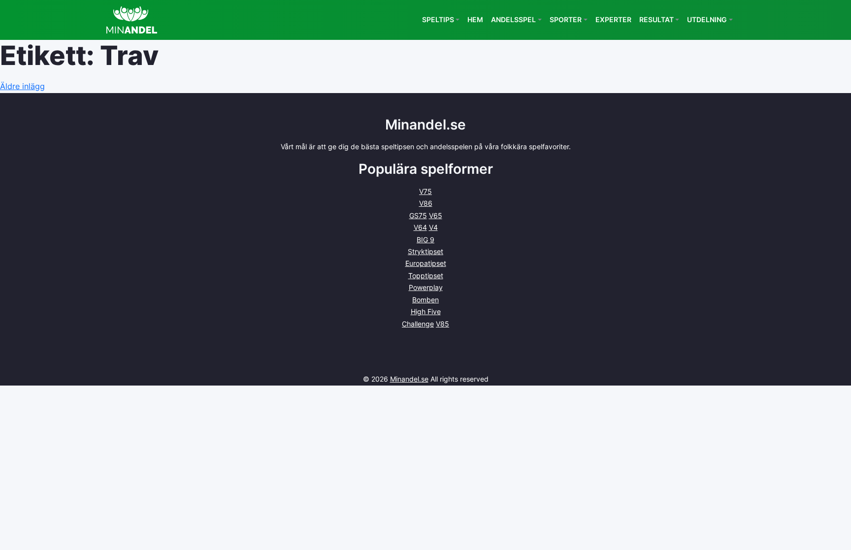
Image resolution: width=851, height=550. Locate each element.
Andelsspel (513, 19)
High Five (426, 311)
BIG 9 (425, 239)
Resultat (656, 19)
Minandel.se (409, 379)
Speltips (438, 19)
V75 (425, 191)
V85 (442, 324)
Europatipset (425, 263)
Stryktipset (425, 251)
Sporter (566, 19)
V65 (435, 215)
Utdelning (707, 19)
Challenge (418, 324)
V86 (425, 203)
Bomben (425, 299)
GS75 (418, 215)
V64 (420, 227)
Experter (613, 19)
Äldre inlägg (22, 86)
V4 (433, 227)
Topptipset (425, 275)
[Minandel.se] (131, 20)
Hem (475, 19)
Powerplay (426, 287)
